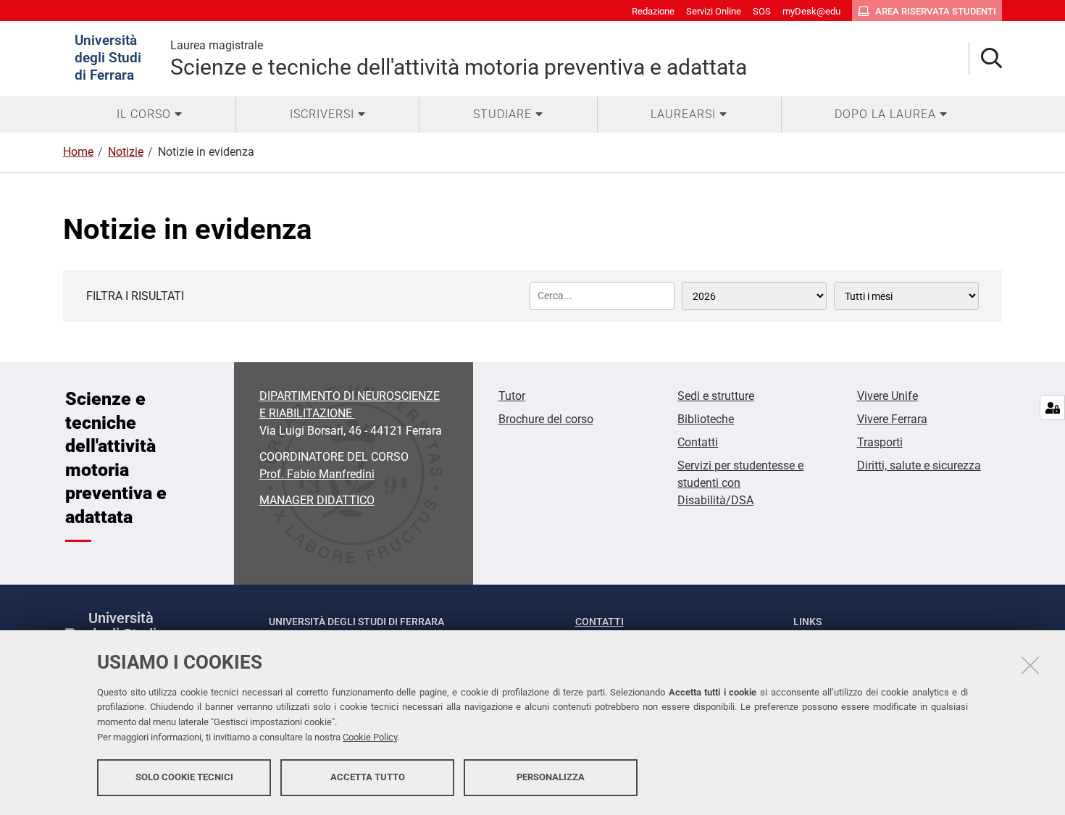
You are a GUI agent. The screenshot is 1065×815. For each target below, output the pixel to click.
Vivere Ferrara (892, 419)
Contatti (697, 442)
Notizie (125, 152)
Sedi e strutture (715, 396)
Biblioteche (705, 419)
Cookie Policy (370, 737)
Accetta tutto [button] (367, 777)
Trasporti (880, 442)
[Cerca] (985, 59)
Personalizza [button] (551, 777)
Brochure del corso (545, 419)
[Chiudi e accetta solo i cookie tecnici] (1030, 665)
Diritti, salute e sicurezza (919, 465)
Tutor (511, 396)
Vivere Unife (887, 396)
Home (78, 152)
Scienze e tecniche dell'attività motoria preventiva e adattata (458, 59)
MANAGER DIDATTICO (317, 500)
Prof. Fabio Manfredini (317, 474)
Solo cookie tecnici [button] (184, 777)
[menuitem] (149, 114)
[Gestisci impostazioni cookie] (1052, 407)
